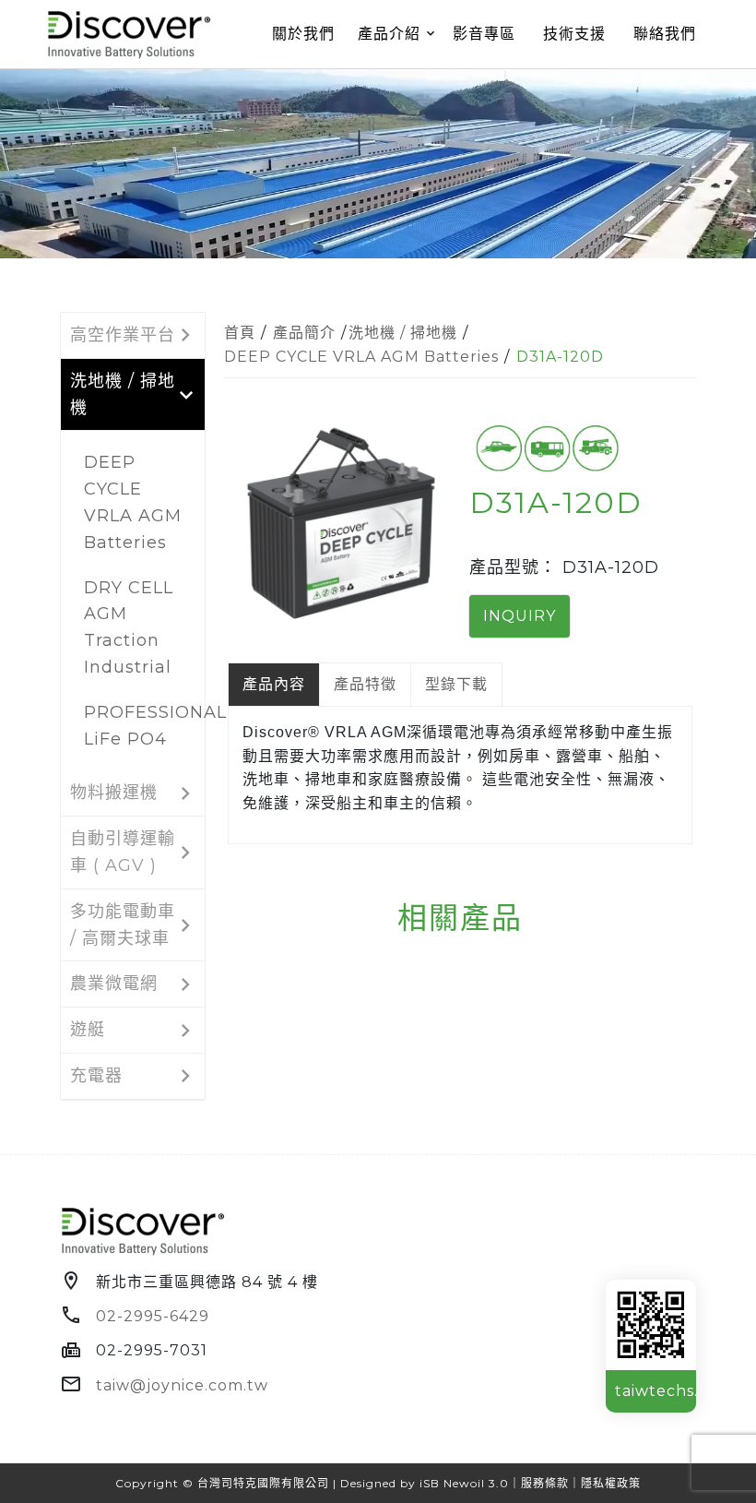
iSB (429, 1483)
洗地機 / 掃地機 (402, 332)
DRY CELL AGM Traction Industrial (128, 627)
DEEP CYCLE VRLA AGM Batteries (133, 502)
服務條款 (545, 1483)
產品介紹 (389, 33)
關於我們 (303, 33)
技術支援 (574, 33)
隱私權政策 (611, 1483)
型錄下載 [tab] (456, 684)
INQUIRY (519, 616)
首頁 (239, 332)
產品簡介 (304, 332)
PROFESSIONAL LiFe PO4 (139, 725)
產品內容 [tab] (273, 684)
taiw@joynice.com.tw (182, 1385)
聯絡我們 (664, 33)
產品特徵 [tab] (365, 684)
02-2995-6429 (152, 1316)
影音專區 (484, 33)
